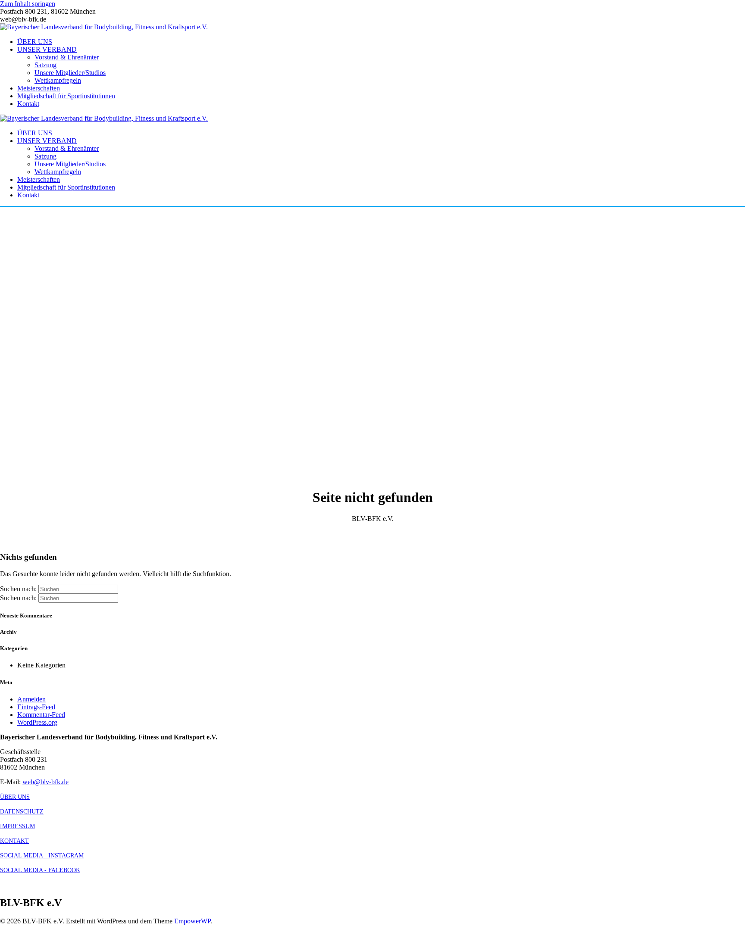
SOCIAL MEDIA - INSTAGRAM (42, 855)
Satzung (45, 65)
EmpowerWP (192, 921)
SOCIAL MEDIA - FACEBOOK (40, 870)
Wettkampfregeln (57, 80)
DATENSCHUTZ (22, 811)
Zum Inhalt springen (27, 3)
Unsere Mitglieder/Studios (70, 72)
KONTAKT (14, 841)
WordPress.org (37, 722)
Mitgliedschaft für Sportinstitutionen (66, 96)
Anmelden (31, 699)
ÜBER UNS (34, 41)
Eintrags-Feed (36, 707)
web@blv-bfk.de (45, 781)
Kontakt (28, 103)
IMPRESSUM (17, 826)
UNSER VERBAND (47, 49)
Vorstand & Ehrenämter (66, 57)
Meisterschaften (38, 88)
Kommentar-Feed (41, 714)
